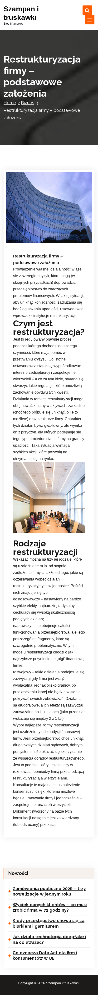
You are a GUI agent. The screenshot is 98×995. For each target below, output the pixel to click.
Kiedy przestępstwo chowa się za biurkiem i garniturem (48, 923)
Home (10, 102)
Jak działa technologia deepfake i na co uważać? (49, 939)
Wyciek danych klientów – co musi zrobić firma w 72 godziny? (50, 907)
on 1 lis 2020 (30, 235)
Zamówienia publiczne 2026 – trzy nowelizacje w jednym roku (49, 891)
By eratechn (57, 235)
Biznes (27, 102)
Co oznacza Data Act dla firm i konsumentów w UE (45, 955)
